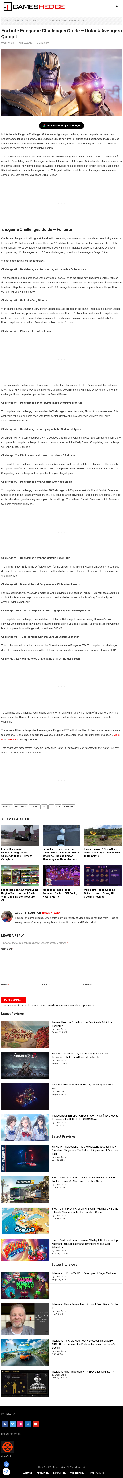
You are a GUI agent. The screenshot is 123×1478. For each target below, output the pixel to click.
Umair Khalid (7, 43)
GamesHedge (59, 1467)
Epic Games (20, 807)
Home (6, 21)
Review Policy (59, 1472)
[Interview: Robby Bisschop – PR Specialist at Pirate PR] (25, 1384)
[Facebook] (5, 1424)
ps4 (58, 807)
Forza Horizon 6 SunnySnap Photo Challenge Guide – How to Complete (102, 852)
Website (87, 984)
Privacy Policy (43, 1472)
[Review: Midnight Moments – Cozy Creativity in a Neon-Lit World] (25, 1097)
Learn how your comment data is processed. (71, 1005)
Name (5, 984)
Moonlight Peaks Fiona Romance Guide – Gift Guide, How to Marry (60, 893)
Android (7, 807)
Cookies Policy (77, 1472)
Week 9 (12, 739)
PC (51, 807)
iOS (44, 807)
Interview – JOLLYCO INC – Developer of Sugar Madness (84, 1273)
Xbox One (68, 807)
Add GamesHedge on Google (63, 125)
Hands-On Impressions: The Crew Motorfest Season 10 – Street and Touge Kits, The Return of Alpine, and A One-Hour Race (85, 1150)
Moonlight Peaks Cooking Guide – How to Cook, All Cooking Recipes (99, 893)
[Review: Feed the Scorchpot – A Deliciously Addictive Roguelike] (25, 1035)
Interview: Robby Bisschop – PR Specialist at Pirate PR (83, 1371)
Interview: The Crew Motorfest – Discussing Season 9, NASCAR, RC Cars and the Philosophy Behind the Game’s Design (83, 1344)
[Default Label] (28, 1424)
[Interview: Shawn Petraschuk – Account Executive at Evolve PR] (25, 1319)
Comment (7, 949)
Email (46, 984)
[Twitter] (12, 1424)
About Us (27, 1472)
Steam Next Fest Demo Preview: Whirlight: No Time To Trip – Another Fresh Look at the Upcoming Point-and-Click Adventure (86, 1244)
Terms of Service (96, 1472)
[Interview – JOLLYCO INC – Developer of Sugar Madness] (25, 1285)
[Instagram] (20, 1424)
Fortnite (16, 21)
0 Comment (43, 43)
